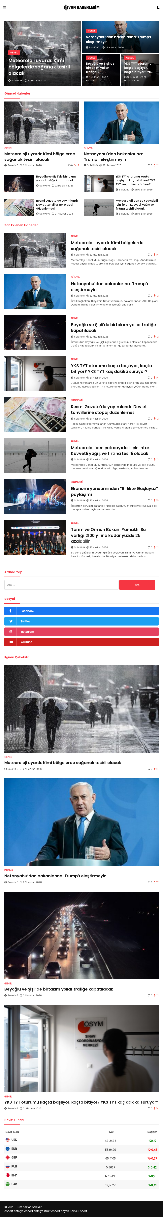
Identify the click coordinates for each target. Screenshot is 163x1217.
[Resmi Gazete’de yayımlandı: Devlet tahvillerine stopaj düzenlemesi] (19, 207)
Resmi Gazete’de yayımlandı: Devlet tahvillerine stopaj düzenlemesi (57, 204)
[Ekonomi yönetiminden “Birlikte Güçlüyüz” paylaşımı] (35, 496)
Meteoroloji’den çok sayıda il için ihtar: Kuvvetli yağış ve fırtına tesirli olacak (137, 204)
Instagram (27, 631)
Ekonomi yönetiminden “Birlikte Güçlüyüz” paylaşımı (114, 491)
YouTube (26, 642)
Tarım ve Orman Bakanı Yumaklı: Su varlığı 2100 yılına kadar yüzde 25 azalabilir (108, 535)
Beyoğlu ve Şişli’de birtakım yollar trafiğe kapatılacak (100, 67)
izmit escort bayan (56, 1211)
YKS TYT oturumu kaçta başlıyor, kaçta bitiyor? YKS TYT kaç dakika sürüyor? (138, 67)
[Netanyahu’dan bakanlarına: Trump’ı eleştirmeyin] (121, 122)
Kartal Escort (78, 1211)
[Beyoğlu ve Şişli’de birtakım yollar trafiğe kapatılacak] (19, 183)
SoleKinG (13, 165)
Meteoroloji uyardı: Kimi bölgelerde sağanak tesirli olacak (39, 66)
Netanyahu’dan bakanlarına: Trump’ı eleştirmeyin (118, 39)
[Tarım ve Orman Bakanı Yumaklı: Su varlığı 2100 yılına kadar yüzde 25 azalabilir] (35, 537)
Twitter (25, 621)
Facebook (27, 611)
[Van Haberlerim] (81, 8)
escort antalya (13, 1211)
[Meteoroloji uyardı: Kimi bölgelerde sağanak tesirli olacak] (41, 122)
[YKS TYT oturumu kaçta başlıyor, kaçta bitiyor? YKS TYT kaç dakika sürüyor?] (99, 183)
